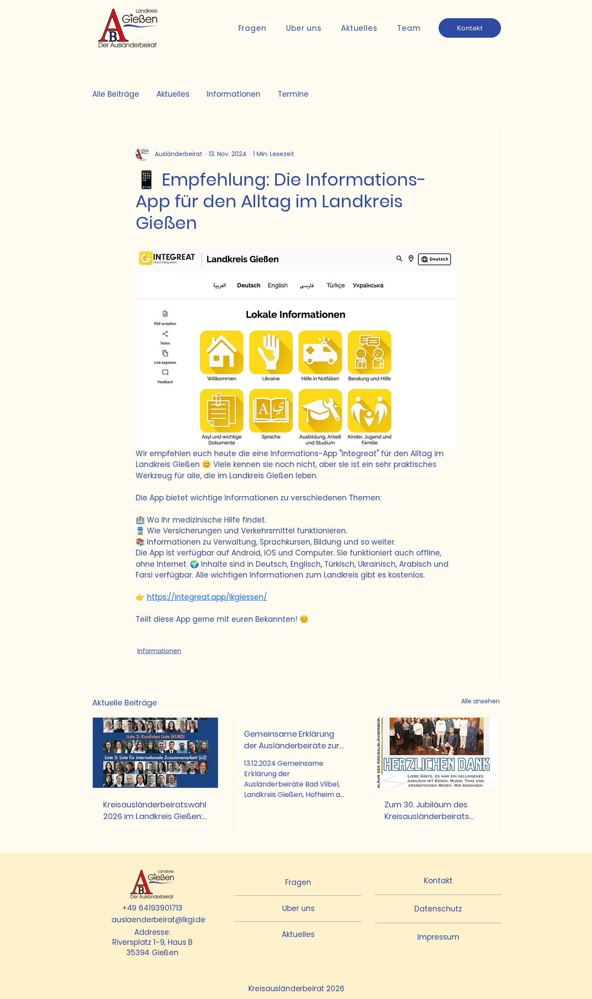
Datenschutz (438, 909)
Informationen (233, 94)
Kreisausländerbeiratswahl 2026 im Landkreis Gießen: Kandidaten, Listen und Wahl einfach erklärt (154, 810)
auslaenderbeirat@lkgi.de (158, 919)
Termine (293, 94)
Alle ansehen (480, 701)
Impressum (438, 937)
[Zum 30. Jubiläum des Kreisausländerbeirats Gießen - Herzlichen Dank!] (436, 753)
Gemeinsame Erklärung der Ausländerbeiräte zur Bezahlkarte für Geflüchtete (291, 739)
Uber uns (298, 908)
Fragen (298, 882)
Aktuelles (172, 94)
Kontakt (438, 880)
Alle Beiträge (115, 94)
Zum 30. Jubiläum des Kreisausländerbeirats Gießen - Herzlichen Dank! (433, 810)
